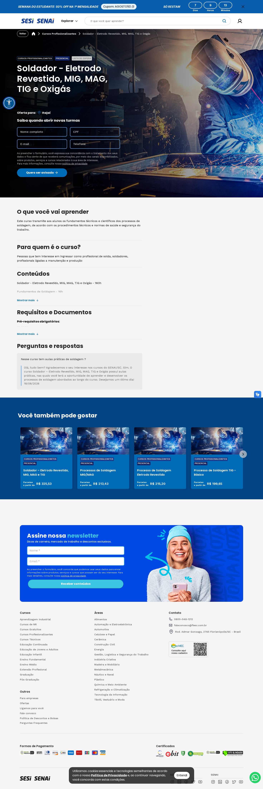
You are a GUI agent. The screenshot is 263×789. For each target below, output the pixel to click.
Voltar (22, 33)
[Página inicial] (33, 34)
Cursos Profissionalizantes (59, 33)
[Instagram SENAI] (213, 782)
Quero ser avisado (40, 173)
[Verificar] (233, 753)
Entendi (182, 775)
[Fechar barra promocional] (243, 6)
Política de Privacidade (109, 775)
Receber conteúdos (76, 584)
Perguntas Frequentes (33, 722)
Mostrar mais (26, 300)
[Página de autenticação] (239, 21)
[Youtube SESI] (200, 782)
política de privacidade (74, 163)
